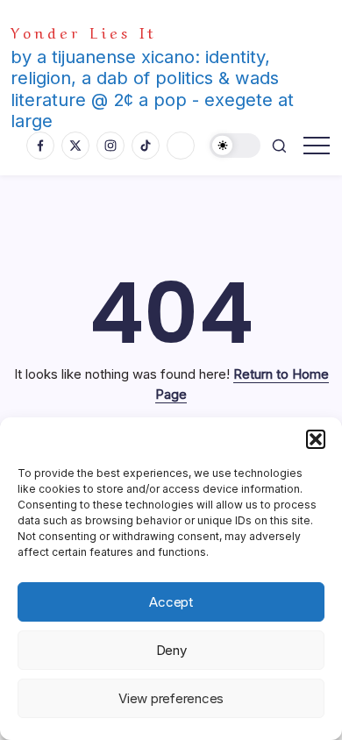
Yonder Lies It (84, 31)
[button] (315, 439)
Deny (171, 650)
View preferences (171, 698)
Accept (171, 602)
